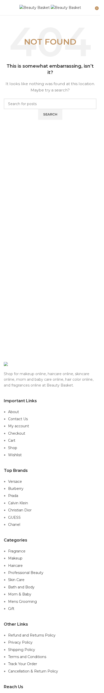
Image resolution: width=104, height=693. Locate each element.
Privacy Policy (20, 642)
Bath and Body (21, 587)
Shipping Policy (21, 649)
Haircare (15, 565)
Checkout (16, 433)
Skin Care (16, 580)
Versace (15, 481)
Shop (12, 448)
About (13, 412)
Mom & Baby (19, 594)
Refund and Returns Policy (32, 635)
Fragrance (16, 551)
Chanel (14, 524)
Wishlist (15, 455)
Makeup (15, 558)
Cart (11, 440)
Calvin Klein (18, 503)
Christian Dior (20, 510)
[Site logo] (35, 7)
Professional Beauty (25, 572)
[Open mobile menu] (5, 8)
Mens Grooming (22, 601)
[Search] (91, 8)
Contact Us (18, 419)
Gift (11, 608)
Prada (13, 495)
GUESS (14, 517)
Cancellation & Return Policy (33, 671)
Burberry (15, 488)
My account (18, 426)
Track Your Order (22, 664)
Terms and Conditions (27, 656)
